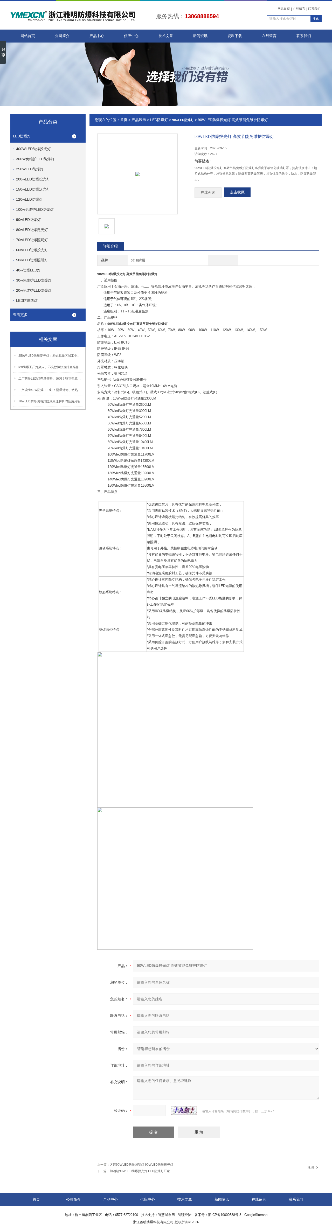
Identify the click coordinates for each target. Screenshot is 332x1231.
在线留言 (299, 9)
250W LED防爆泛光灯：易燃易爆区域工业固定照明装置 (50, 356)
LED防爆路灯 (27, 300)
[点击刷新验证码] (184, 1110)
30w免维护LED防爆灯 (34, 280)
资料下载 (234, 36)
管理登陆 (184, 1215)
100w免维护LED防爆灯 (35, 209)
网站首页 (284, 9)
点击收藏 (237, 192)
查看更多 (20, 315)
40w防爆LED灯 (28, 270)
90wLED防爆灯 (28, 220)
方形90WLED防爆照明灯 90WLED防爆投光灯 (141, 1164)
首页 (123, 120)
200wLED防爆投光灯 (33, 179)
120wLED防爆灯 (29, 199)
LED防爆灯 (22, 136)
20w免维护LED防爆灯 (34, 290)
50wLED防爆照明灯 (32, 260)
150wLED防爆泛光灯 (33, 189)
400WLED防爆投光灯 (33, 149)
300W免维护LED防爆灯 (35, 159)
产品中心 (96, 36)
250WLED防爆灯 (30, 169)
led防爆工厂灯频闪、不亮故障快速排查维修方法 (50, 367)
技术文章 (165, 36)
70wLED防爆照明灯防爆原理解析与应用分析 (49, 401)
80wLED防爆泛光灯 (32, 230)
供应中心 (131, 36)
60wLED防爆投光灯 (32, 250)
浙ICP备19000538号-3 (224, 1215)
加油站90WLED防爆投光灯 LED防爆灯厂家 (140, 1171)
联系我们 (314, 9)
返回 (311, 1167)
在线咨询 (208, 192)
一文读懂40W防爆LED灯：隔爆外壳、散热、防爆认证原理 (50, 390)
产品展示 (139, 120)
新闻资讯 (200, 36)
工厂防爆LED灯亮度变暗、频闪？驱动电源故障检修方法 (50, 378)
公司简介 (62, 36)
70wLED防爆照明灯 (32, 240)
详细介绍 (110, 246)
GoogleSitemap (255, 1215)
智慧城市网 (166, 1215)
